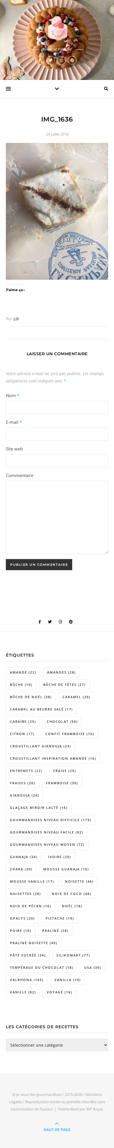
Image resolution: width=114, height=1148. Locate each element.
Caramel (76, 697)
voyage (59, 992)
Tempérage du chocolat (41, 967)
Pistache (60, 918)
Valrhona (27, 980)
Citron (22, 734)
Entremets (26, 770)
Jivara (21, 869)
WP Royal (94, 1109)
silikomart (73, 955)
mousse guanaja (66, 869)
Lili (16, 319)
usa (92, 967)
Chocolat (62, 721)
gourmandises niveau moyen (47, 844)
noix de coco (71, 893)
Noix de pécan (30, 906)
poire (20, 930)
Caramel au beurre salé (41, 709)
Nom (12, 395)
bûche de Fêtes (64, 684)
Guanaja (23, 857)
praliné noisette (33, 943)
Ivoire (59, 857)
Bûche (21, 684)
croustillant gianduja (40, 746)
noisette (79, 881)
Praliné (55, 930)
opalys (22, 918)
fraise (64, 770)
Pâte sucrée (28, 955)
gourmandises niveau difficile (50, 820)
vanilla (67, 980)
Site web (14, 449)
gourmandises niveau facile (46, 832)
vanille (23, 992)
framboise (62, 783)
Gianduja (24, 795)
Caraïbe (23, 721)
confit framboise (69, 734)
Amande (23, 672)
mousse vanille (32, 881)
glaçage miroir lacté (39, 807)
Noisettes (25, 893)
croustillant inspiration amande (53, 758)
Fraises (22, 783)
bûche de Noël (31, 697)
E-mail (14, 422)
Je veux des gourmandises (38, 1094)
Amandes (61, 672)
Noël (72, 906)
